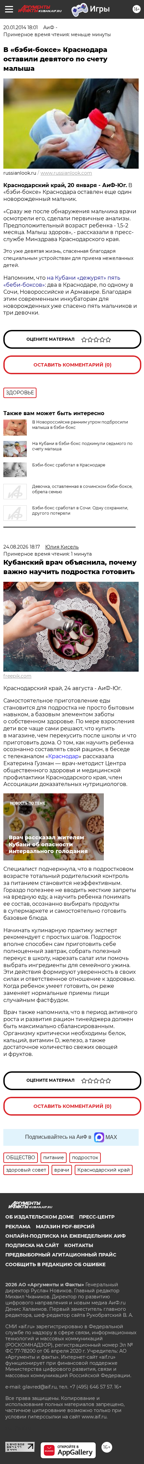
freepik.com (17, 676)
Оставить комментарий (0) (72, 365)
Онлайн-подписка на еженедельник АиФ (65, 1236)
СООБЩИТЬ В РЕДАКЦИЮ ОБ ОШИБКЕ (55, 1264)
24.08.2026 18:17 (21, 547)
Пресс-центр (97, 1217)
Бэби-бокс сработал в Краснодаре (68, 464)
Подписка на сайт (32, 1245)
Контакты (78, 1245)
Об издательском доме (39, 1217)
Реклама (17, 1227)
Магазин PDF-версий (65, 1227)
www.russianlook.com (66, 173)
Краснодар (63, 756)
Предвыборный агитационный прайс (60, 1255)
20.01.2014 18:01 (20, 27)
